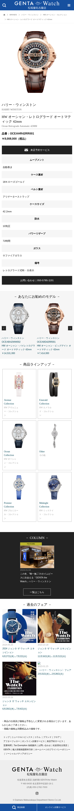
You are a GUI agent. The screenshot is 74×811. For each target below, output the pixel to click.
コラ (36, 737)
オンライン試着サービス (55, 807)
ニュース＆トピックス (22, 737)
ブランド (47, 737)
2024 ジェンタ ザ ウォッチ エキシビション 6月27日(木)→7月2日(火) (18, 650)
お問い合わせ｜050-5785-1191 (37, 280)
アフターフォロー (11, 741)
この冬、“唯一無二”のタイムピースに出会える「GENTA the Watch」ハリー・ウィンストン (36, 576)
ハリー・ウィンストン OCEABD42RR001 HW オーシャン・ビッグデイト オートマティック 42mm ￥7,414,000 (54, 346)
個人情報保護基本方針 (22, 749)
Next (70, 328)
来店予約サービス (40, 150)
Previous (4, 328)
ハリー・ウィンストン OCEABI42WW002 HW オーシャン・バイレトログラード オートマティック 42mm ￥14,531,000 (18, 346)
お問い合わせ (44, 745)
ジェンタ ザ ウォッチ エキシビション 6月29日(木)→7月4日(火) (19, 703)
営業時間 (7, 745)
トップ (6, 737)
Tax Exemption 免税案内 (25, 745)
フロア (57, 737)
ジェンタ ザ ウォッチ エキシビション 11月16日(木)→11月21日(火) (54, 650)
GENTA (6, 749)
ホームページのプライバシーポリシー (52, 749)
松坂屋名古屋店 (60, 745)
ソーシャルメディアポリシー (19, 753)
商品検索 (21, 807)
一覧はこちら (37, 592)
